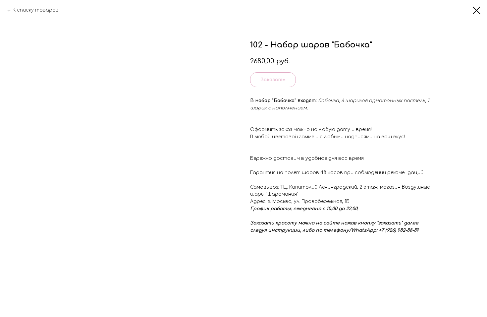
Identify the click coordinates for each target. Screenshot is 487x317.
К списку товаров (36, 10)
